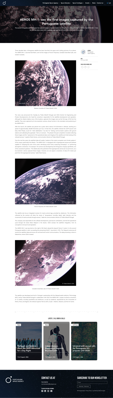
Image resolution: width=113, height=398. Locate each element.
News (93, 3)
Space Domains (65, 3)
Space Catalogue (77, 3)
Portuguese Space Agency (50, 3)
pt (110, 3)
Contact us (100, 3)
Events (87, 3)
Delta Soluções (101, 390)
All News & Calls (59, 318)
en (107, 3)
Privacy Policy (89, 390)
